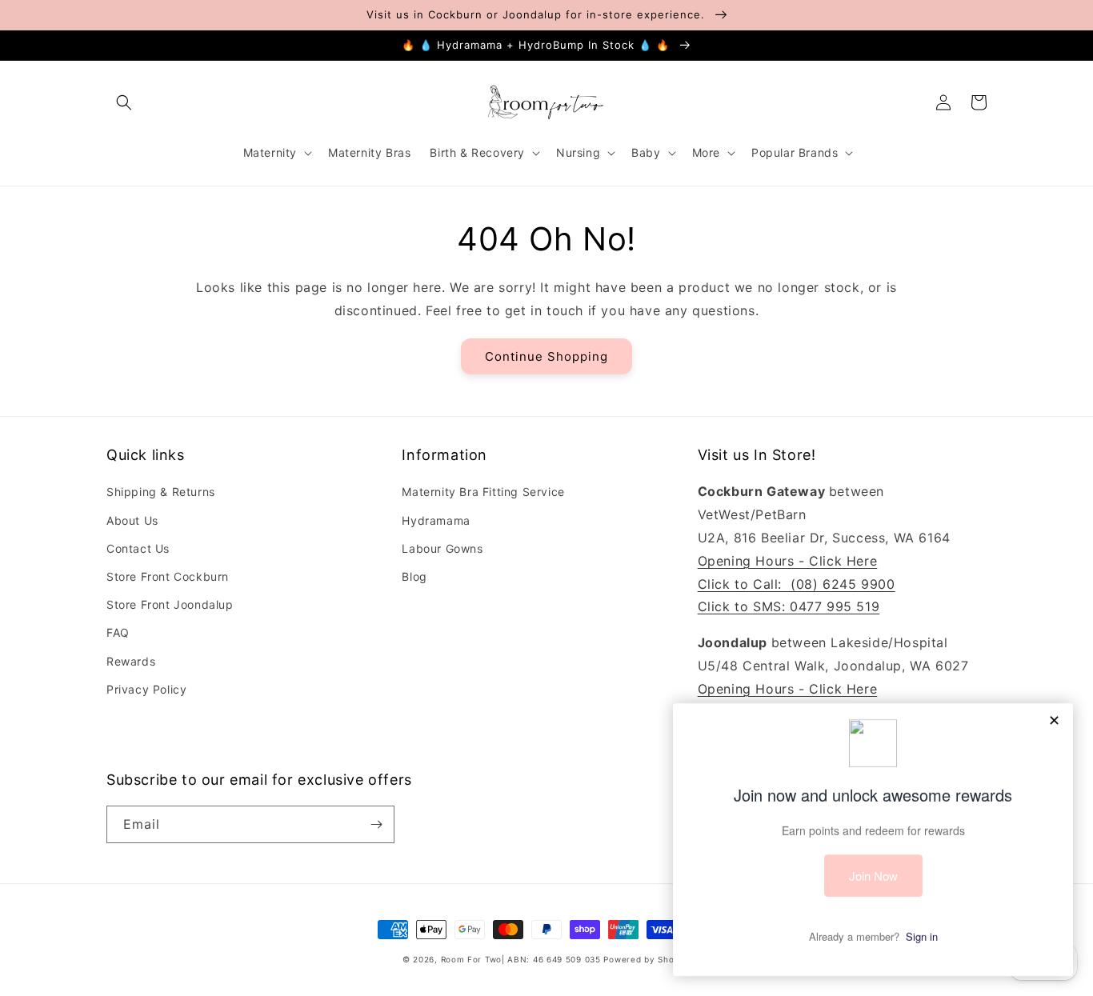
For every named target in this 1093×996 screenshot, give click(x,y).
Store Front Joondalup (170, 604)
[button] (124, 102)
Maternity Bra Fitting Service (483, 491)
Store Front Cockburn (167, 576)
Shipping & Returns (160, 491)
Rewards (130, 661)
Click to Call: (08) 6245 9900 (796, 584)
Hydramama (436, 520)
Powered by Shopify (647, 959)
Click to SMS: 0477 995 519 (789, 606)
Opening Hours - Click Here (788, 561)
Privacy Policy (146, 689)
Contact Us (138, 548)
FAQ (118, 632)
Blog (414, 576)
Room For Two (471, 959)
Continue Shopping (546, 356)
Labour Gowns (442, 548)
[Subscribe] (376, 824)
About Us (132, 520)
